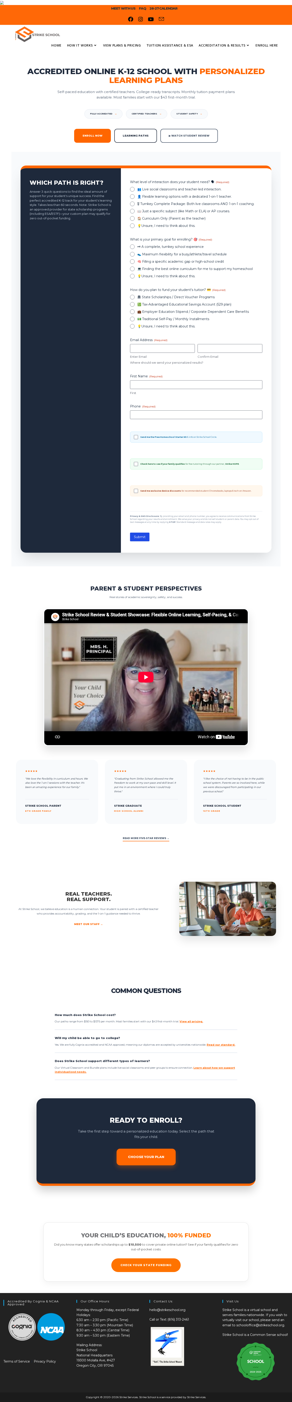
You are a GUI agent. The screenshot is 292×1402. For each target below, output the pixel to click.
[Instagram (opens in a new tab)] (140, 19)
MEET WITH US (123, 8)
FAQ (142, 8)
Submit (140, 537)
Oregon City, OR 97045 (95, 1365)
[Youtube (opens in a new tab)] (150, 19)
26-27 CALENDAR (163, 8)
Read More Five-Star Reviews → (146, 838)
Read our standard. (221, 1044)
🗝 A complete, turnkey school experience (170, 247)
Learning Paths (136, 135)
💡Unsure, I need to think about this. (166, 226)
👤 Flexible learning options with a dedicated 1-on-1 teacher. (184, 196)
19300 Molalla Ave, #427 (95, 1360)
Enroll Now (92, 135)
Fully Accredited (103, 113)
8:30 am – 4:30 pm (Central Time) (102, 1330)
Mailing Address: (89, 1345)
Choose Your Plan (146, 1157)
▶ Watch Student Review (189, 135)
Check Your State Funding (146, 1265)
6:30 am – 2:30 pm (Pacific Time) (102, 1320)
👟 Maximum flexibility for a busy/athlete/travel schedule (182, 254)
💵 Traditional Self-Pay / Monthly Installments (173, 319)
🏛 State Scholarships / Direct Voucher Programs (176, 297)
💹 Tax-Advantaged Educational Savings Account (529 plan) (184, 304)
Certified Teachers (147, 113)
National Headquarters (94, 1355)
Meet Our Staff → (88, 924)
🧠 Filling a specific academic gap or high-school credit (180, 261)
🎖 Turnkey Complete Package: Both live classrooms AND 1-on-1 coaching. (195, 204)
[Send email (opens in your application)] (161, 19)
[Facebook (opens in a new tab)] (130, 19)
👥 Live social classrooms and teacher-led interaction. (179, 189)
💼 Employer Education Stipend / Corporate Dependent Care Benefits (193, 312)
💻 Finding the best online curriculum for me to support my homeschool (195, 269)
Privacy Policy (45, 1361)
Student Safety (189, 113)
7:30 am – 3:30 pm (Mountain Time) (104, 1325)
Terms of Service (16, 1361)
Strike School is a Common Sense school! (255, 1335)
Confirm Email (208, 356)
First (133, 393)
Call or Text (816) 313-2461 (169, 1319)
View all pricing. (191, 1021)
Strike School (86, 1350)
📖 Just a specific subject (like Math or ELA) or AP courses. (183, 211)
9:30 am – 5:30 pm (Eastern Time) (103, 1335)
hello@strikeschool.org (167, 1310)
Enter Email (138, 356)
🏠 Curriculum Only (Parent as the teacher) (171, 218)
